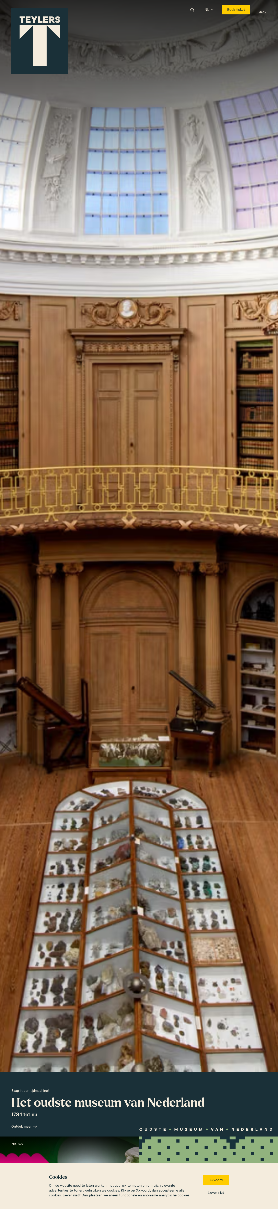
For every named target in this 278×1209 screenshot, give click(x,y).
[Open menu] (262, 10)
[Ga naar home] (39, 41)
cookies (113, 1190)
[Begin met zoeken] (192, 10)
